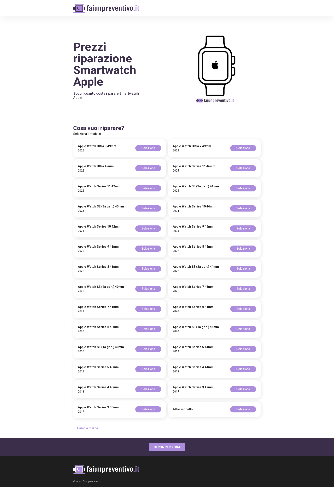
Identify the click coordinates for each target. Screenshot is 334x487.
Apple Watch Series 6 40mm (98, 327)
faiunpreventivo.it (92, 481)
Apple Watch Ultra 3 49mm (97, 146)
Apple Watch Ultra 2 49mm (192, 146)
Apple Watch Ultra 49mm (96, 166)
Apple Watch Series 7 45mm (193, 287)
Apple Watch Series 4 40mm (98, 387)
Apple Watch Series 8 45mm (193, 246)
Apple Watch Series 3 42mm (193, 387)
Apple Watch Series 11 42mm (99, 186)
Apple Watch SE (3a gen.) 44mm (196, 186)
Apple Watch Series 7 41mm (98, 307)
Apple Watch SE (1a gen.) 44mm (196, 327)
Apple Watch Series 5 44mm (193, 347)
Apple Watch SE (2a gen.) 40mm (101, 287)
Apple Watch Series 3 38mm (98, 407)
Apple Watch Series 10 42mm (99, 226)
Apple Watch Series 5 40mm (98, 367)
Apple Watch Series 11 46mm (194, 166)
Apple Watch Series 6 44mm (193, 307)
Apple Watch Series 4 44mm (193, 367)
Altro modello (183, 409)
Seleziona (148, 148)
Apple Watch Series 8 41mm (98, 267)
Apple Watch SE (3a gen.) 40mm (101, 206)
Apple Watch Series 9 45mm (193, 226)
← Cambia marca (85, 428)
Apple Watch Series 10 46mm (194, 206)
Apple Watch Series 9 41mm (98, 246)
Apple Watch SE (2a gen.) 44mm (196, 267)
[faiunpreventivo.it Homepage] (106, 469)
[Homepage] (106, 6)
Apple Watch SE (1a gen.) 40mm (101, 347)
